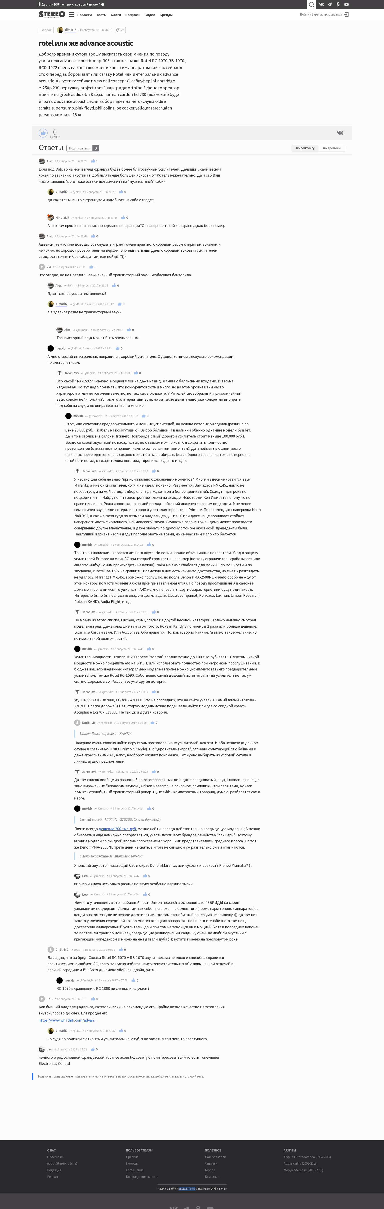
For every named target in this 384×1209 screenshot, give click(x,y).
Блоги (116, 14)
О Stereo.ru (55, 1157)
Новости (84, 14)
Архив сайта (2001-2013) (300, 1163)
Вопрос (46, 30)
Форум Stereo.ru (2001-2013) (303, 1170)
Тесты (101, 14)
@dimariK (82, 329)
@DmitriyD (86, 980)
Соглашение (135, 1170)
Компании (212, 1177)
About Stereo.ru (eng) (62, 1163)
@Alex (76, 192)
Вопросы (132, 14)
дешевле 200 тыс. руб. (118, 828)
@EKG (76, 1030)
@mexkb (90, 373)
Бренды (166, 14)
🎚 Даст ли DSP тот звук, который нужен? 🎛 (71, 4)
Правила (132, 1157)
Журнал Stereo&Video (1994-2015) (307, 1157)
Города (210, 1170)
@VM (70, 285)
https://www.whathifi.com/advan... (67, 1020)
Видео (150, 14)
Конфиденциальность (142, 1177)
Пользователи (215, 1157)
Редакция (54, 1170)
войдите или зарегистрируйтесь (179, 1076)
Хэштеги (211, 1163)
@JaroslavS (95, 416)
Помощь (132, 1163)
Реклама (53, 1177)
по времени (332, 148)
